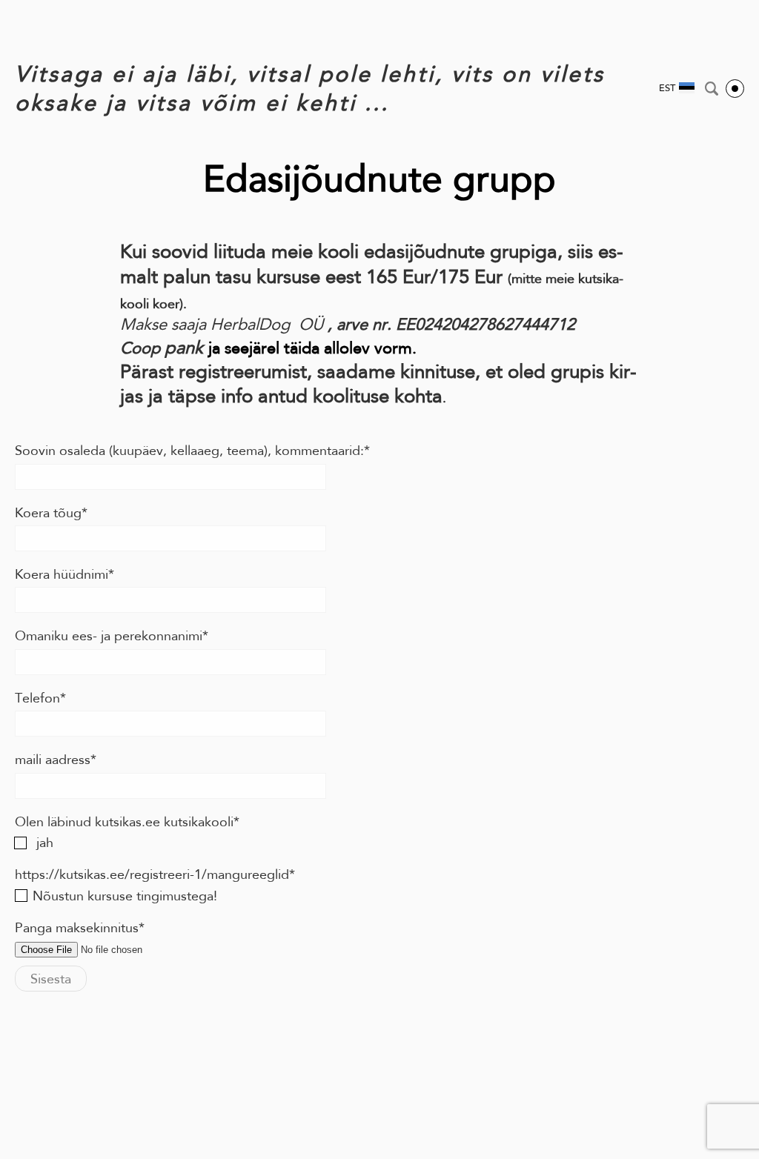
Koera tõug (48, 513)
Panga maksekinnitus (77, 928)
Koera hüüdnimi (61, 574)
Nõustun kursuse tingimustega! (125, 896)
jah (43, 842)
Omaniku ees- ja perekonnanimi (108, 636)
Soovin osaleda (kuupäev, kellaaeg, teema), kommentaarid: (189, 450)
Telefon (37, 698)
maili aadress (52, 759)
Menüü (735, 88)
